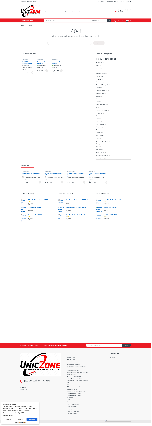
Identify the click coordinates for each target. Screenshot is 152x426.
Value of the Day (71, 357)
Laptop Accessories (72, 413)
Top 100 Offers (71, 359)
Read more (46, 70)
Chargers (98, 68)
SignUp (126, 345)
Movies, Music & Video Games (74, 378)
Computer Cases (100, 93)
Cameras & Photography (102, 84)
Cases (97, 65)
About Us (53, 11)
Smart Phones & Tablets (102, 141)
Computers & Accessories (73, 364)
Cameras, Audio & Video (73, 370)
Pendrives (98, 79)
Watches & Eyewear (72, 389)
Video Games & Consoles (102, 155)
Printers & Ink (99, 135)
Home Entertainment (101, 104)
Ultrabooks (99, 132)
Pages (65, 11)
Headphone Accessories (102, 70)
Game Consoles (100, 158)
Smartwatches (99, 99)
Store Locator (101, 1)
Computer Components (102, 90)
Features (73, 11)
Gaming (98, 118)
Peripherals (99, 127)
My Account (128, 1)
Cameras (98, 87)
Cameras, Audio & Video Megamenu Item (77, 372)
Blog (60, 11)
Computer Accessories (73, 411)
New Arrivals (70, 361)
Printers (98, 138)
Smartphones (25, 59)
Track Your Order (112, 1)
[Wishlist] (118, 20)
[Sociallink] (20, 393)
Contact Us (81, 11)
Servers (98, 129)
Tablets (98, 146)
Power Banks (99, 82)
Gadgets (98, 96)
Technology (113, 357)
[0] (114, 20)
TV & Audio (99, 149)
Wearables (98, 101)
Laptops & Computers (101, 110)
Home (45, 11)
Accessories (99, 62)
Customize (8, 419)
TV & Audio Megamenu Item (74, 376)
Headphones (99, 76)
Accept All (32, 419)
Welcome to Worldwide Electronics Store (30, 1)
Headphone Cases (101, 73)
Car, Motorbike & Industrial (74, 393)
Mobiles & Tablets (71, 374)
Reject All (20, 419)
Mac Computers (100, 124)
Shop (121, 1)
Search (99, 43)
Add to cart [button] (32, 72)
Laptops (98, 121)
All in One (98, 116)
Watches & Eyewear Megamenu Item (76, 391)
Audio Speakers (100, 152)
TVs (97, 107)
